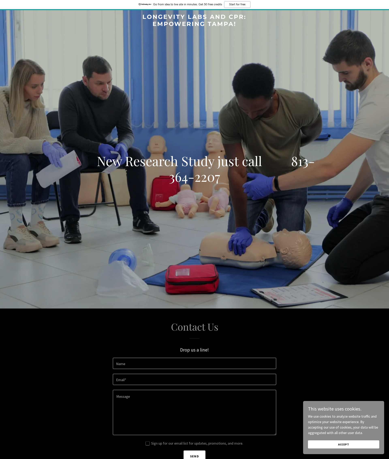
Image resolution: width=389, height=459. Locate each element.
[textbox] (194, 363)
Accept (343, 444)
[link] (194, 24)
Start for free (237, 4)
